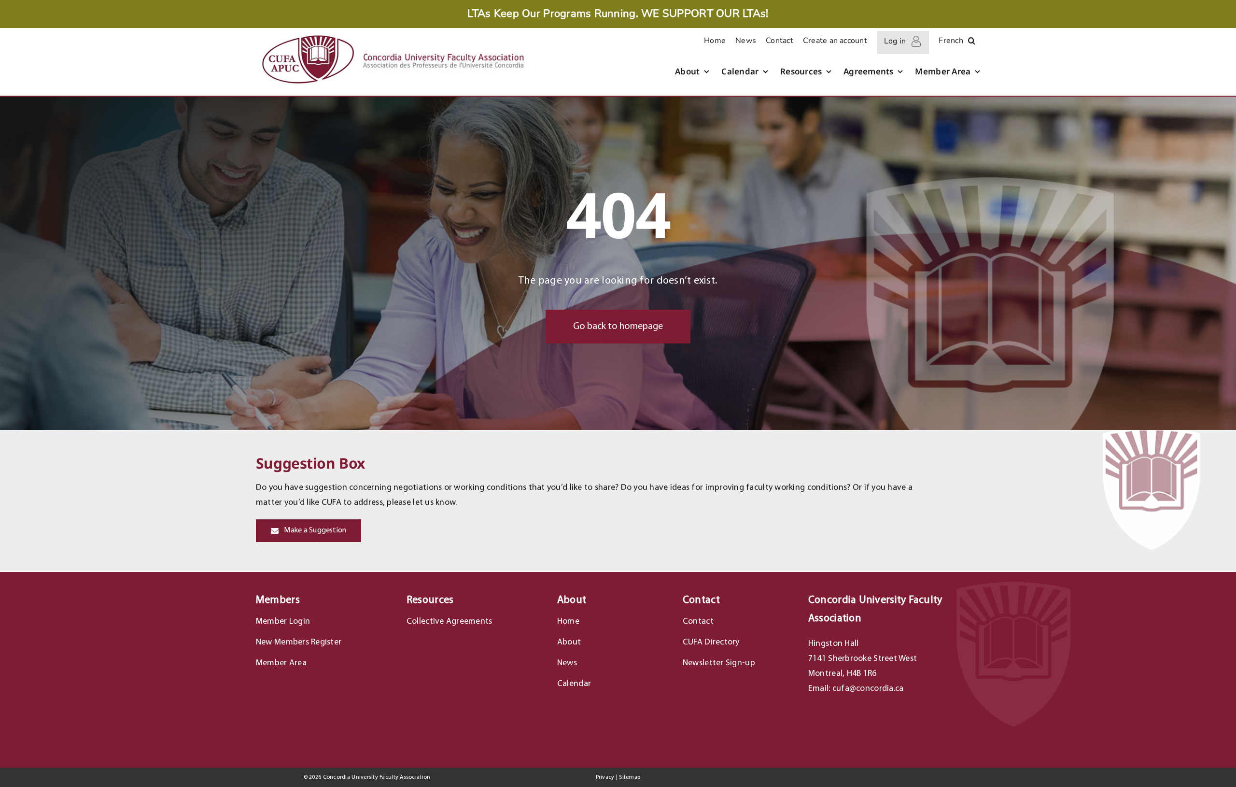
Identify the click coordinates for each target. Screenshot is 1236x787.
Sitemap (629, 777)
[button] (971, 42)
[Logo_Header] (392, 34)
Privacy (605, 777)
